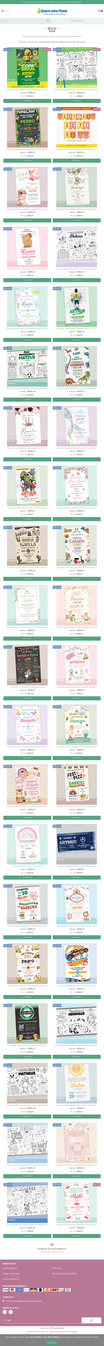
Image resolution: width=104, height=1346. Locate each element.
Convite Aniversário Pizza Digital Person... (76, 806)
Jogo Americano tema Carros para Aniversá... (77, 1045)
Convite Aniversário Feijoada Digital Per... (27, 926)
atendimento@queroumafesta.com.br (24, 1301)
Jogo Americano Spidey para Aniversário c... (27, 1225)
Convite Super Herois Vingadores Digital (27, 508)
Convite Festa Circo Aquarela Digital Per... (76, 926)
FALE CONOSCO (11, 1279)
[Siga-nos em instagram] (5, 1312)
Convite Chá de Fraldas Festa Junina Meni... (76, 747)
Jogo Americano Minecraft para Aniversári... (27, 1105)
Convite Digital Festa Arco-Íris (27, 866)
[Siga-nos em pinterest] (11, 1312)
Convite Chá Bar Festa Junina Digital (27, 687)
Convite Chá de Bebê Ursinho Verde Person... (76, 209)
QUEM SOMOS (10, 1268)
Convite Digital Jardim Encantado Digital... (76, 508)
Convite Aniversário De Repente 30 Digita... (27, 448)
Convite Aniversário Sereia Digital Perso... (76, 448)
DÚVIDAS (56, 1268)
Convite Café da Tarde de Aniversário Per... (27, 209)
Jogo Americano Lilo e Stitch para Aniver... (76, 269)
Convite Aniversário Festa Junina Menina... (77, 687)
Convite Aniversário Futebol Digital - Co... (77, 329)
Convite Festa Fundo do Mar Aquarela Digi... (27, 329)
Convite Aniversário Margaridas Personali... (76, 1165)
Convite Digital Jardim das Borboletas (27, 747)
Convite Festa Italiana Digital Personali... (76, 568)
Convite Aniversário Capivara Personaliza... (27, 269)
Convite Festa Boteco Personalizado (27, 1045)
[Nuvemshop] (52, 1329)
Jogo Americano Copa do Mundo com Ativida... (76, 90)
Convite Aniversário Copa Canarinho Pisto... (27, 90)
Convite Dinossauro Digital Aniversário (77, 388)
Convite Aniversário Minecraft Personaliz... (27, 149)
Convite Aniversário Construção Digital (27, 986)
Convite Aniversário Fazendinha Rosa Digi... (27, 806)
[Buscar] (48, 21)
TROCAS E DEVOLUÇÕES (64, 1274)
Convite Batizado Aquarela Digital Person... (27, 627)
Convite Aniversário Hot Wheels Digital (77, 986)
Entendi (52, 1343)
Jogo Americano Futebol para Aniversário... (27, 388)
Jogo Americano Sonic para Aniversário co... (27, 1165)
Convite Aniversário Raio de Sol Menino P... (76, 1105)
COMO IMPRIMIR (11, 1274)
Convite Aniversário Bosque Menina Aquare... (76, 627)
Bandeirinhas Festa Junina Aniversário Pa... (76, 149)
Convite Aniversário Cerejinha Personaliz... (77, 1225)
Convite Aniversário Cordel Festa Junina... (27, 568)
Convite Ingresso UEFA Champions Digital (76, 866)
